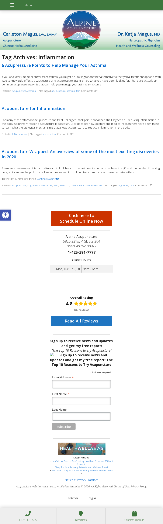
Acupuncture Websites (29, 486)
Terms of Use (121, 486)
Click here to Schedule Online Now (81, 218)
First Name (60, 394)
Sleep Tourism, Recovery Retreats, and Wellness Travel (81, 467)
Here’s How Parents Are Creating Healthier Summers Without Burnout (82, 463)
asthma (71, 90)
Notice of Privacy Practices (81, 480)
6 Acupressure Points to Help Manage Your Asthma (54, 65)
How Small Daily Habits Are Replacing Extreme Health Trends (82, 470)
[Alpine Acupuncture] (81, 31)
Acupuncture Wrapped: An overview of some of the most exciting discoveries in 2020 (80, 154)
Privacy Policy (138, 486)
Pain (56, 185)
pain (132, 185)
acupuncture (58, 90)
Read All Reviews (81, 321)
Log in (92, 498)
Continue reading (46, 178)
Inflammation (19, 134)
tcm (78, 90)
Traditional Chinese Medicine (86, 185)
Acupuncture (19, 90)
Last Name (59, 409)
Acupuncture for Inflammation (33, 108)
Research (64, 185)
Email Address (63, 377)
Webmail (72, 498)
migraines (123, 185)
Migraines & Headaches (39, 185)
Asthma (31, 90)
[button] (5, 215)
